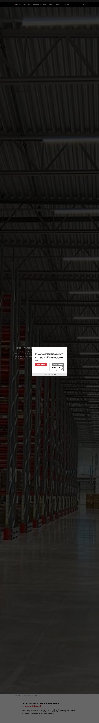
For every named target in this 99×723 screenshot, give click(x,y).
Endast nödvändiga (58, 364)
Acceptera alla (41, 364)
